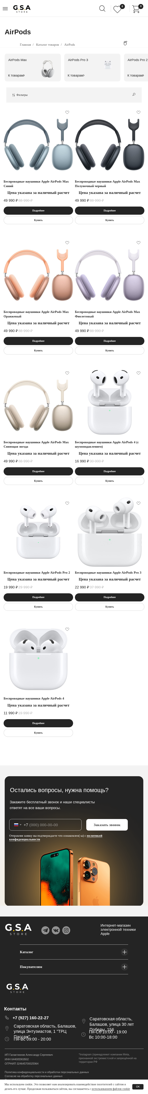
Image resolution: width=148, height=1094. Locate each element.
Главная (25, 44)
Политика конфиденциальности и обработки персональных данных (47, 1072)
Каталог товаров (47, 44)
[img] (136, 9)
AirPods (69, 44)
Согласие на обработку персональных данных (34, 1076)
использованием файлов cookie (111, 1088)
